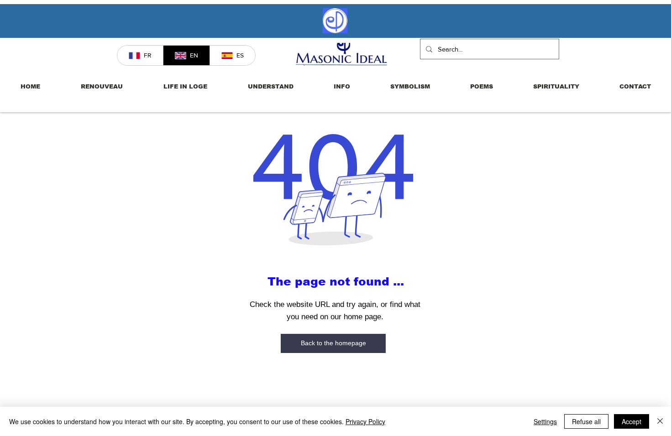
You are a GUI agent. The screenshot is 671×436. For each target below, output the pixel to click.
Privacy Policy (365, 421)
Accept (631, 421)
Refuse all (586, 421)
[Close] (660, 421)
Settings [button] (545, 421)
